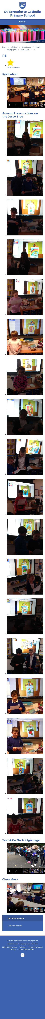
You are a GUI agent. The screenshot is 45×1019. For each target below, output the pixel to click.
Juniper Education (32, 944)
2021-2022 (25, 50)
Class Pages (26, 47)
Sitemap (23, 947)
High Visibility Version (9, 947)
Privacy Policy (33, 947)
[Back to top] (22, 955)
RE (34, 50)
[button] (11, 89)
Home (4, 47)
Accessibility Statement (27, 949)
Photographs (11, 50)
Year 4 (38, 47)
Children (14, 47)
